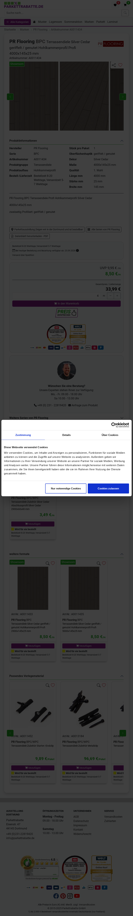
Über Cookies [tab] (110, 435)
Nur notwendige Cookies (66, 488)
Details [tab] (66, 435)
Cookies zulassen (108, 488)
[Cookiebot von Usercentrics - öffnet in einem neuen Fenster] (114, 425)
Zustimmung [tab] (23, 435)
